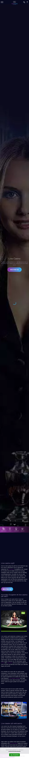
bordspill (11, 569)
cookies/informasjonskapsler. (14, 751)
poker (2, 662)
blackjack (9, 662)
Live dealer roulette (14, 678)
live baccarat (13, 743)
